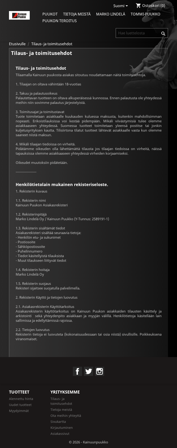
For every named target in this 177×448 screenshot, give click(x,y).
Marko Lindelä (110, 14)
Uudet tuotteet (20, 405)
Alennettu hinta (21, 399)
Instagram (99, 371)
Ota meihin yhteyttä (65, 415)
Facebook (77, 371)
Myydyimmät (19, 411)
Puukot (50, 14)
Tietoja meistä (77, 14)
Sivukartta (58, 421)
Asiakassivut (59, 433)
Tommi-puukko (145, 14)
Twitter (88, 371)
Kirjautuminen (61, 427)
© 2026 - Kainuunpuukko (88, 442)
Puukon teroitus (59, 20)
